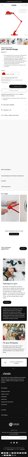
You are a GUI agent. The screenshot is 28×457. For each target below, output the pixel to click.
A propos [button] (3, 409)
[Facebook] (14, 443)
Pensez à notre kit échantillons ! (14, 1)
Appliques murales (5, 391)
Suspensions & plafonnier (7, 401)
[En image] (14, 41)
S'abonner (23, 437)
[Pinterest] (17, 443)
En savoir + (7, 302)
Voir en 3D (23, 10)
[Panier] (26, 5)
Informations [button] (4, 415)
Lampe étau (4, 399)
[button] (2, 5)
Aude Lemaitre (10, 449)
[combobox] (10, 74)
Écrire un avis (14, 234)
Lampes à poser (5, 394)
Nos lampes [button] (4, 388)
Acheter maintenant (14, 90)
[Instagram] (11, 443)
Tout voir (23, 248)
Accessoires (4, 404)
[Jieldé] (7, 373)
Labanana (22, 449)
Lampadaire (4, 396)
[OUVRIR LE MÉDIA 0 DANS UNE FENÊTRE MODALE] (26, 35)
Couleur (3, 70)
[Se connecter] (24, 5)
